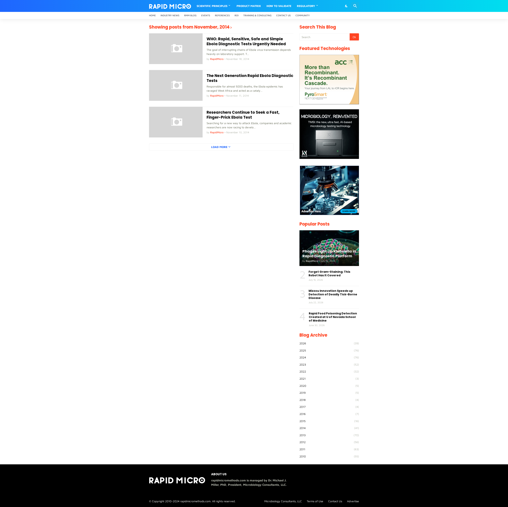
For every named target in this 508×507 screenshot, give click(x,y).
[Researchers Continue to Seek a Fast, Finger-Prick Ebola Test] (176, 122)
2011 (329, 449)
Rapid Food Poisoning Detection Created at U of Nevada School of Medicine (333, 317)
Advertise (353, 501)
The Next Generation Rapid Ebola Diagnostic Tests (250, 78)
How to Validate (279, 6)
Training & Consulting (257, 15)
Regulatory (306, 6)
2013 (329, 435)
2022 (329, 371)
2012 (329, 442)
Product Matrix (249, 6)
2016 (329, 414)
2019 (329, 392)
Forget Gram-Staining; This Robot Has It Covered (329, 273)
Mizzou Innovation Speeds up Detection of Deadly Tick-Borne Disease (333, 294)
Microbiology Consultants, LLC (283, 501)
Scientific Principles (212, 6)
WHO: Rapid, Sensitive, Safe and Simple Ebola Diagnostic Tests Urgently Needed (246, 41)
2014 (329, 428)
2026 (329, 343)
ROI (237, 15)
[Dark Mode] (346, 6)
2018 (329, 399)
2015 (329, 421)
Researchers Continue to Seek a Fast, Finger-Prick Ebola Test (243, 115)
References (222, 15)
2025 (329, 350)
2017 (329, 406)
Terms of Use (315, 501)
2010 (329, 456)
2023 (329, 364)
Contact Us (283, 15)
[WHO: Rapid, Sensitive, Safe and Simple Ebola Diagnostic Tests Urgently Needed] (176, 48)
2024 (329, 357)
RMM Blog (190, 15)
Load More (219, 147)
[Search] (355, 6)
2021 (329, 378)
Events (205, 15)
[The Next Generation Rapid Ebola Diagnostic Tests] (176, 85)
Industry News (170, 15)
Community (302, 15)
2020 (329, 385)
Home (152, 15)
